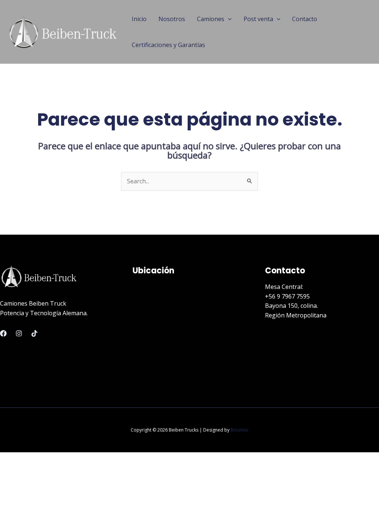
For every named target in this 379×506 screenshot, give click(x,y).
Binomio (239, 430)
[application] (228, 19)
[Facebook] (3, 333)
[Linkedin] (34, 333)
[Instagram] (19, 333)
